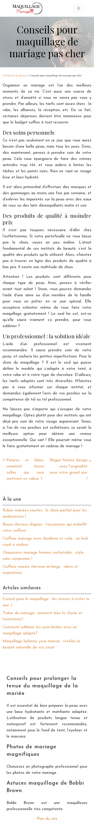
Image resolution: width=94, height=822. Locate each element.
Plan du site (47, 819)
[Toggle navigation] (78, 8)
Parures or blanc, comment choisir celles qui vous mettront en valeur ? (25, 469)
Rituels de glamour (17, 76)
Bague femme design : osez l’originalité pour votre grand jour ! (68, 469)
